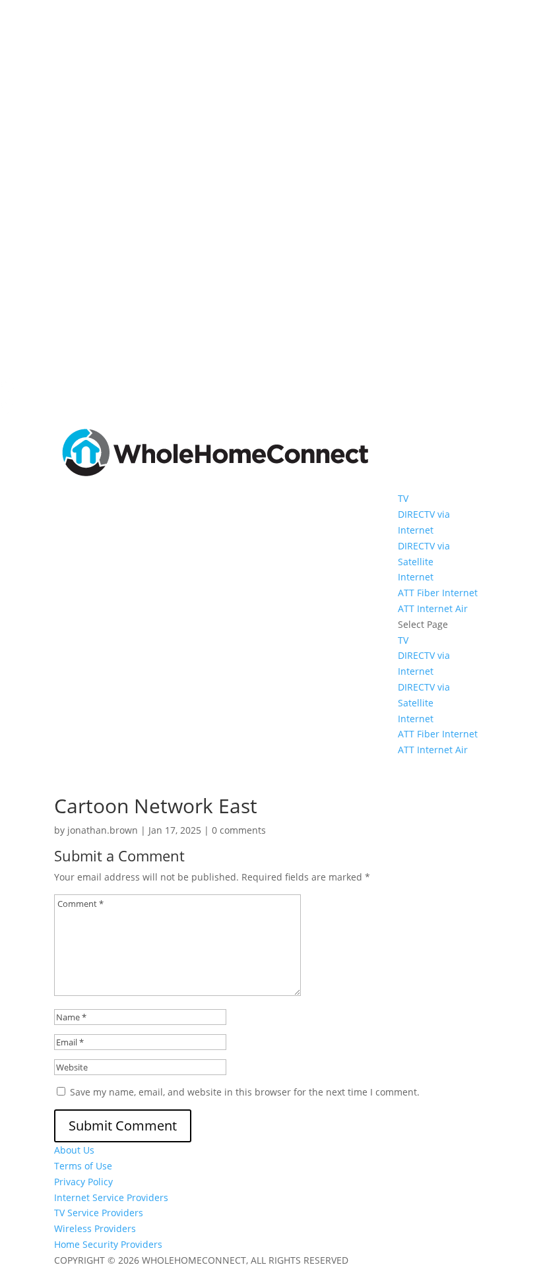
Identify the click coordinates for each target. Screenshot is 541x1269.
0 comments (239, 830)
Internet (415, 577)
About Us (74, 1150)
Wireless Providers (95, 1228)
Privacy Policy (83, 1181)
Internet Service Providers (111, 1197)
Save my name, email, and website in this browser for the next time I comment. (245, 1092)
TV (403, 498)
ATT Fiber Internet (438, 592)
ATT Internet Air (433, 608)
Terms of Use (83, 1166)
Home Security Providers (108, 1244)
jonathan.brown (102, 830)
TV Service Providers (98, 1212)
